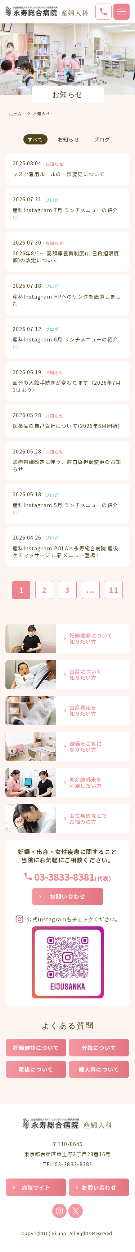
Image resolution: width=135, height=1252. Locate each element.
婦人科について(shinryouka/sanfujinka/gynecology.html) (67, 818)
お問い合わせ (67, 896)
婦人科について (99, 1069)
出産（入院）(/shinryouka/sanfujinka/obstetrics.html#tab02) (67, 674)
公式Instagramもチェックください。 (74, 919)
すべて (35, 139)
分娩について (99, 1047)
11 (113, 590)
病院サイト (36, 1187)
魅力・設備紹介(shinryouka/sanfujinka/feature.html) (67, 746)
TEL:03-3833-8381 (67, 1164)
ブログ (102, 139)
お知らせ (68, 139)
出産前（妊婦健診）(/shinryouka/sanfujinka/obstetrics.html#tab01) (67, 638)
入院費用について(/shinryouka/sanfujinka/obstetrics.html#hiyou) (67, 710)
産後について (36, 1069)
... (90, 590)
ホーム (15, 113)
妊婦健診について (36, 1047)
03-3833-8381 (64, 876)
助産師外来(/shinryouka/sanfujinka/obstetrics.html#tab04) (67, 782)
